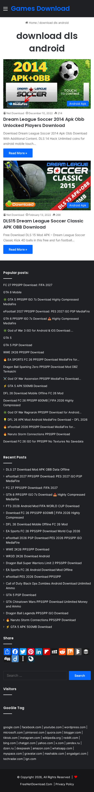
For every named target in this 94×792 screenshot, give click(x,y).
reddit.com (70, 737)
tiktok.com (10, 737)
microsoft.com (13, 732)
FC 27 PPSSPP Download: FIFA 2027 (32, 488)
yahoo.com (45, 743)
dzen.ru (8, 748)
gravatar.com (33, 753)
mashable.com (54, 753)
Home (32, 22)
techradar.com (13, 759)
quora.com (54, 732)
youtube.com (53, 727)
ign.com (30, 759)
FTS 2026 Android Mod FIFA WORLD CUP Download (42, 506)
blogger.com (72, 732)
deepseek (23, 748)
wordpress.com (74, 727)
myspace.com (12, 753)
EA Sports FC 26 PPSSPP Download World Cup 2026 (43, 531)
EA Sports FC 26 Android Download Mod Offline (39, 570)
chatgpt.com (26, 743)
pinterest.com (34, 732)
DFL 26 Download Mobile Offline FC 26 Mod (37, 524)
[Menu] (5, 10)
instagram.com (30, 737)
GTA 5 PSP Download (21, 595)
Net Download (15, 113)
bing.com (9, 743)
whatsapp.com (62, 748)
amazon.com (41, 748)
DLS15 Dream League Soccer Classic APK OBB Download (43, 224)
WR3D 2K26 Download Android (28, 556)
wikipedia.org (52, 737)
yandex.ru (73, 743)
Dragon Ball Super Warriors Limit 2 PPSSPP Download (44, 563)
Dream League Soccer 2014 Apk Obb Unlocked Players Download (43, 122)
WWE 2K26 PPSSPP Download (27, 549)
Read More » (18, 153)
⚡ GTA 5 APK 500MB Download (29, 627)
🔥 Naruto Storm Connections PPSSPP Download (41, 620)
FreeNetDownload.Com (36, 784)
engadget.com (76, 753)
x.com (60, 743)
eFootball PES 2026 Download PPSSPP (33, 576)
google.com (11, 727)
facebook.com (31, 727)
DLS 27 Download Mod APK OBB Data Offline (38, 469)
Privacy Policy (65, 784)
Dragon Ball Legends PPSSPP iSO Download (37, 613)
